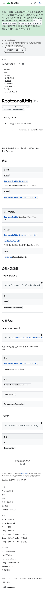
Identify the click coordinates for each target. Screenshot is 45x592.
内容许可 (24, 473)
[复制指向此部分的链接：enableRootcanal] (22, 328)
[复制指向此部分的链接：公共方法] (15, 321)
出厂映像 (5, 506)
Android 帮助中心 (8, 551)
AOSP (4, 59)
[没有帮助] (23, 64)
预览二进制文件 (7, 502)
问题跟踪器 (6, 570)
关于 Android (7, 578)
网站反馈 (6, 582)
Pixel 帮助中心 (7, 555)
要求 (3, 495)
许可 (29, 578)
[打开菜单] (3, 3)
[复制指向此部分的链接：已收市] (11, 416)
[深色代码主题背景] (41, 282)
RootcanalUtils (11, 217)
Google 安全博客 (8, 531)
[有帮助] (19, 64)
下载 (3, 498)
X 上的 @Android (8, 519)
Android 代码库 (7, 491)
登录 (40, 3)
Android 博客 (6, 527)
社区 (15, 578)
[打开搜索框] (30, 2)
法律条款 (22, 578)
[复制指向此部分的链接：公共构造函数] (20, 268)
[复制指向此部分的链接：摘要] (9, 161)
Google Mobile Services (10, 563)
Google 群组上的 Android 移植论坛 (14, 542)
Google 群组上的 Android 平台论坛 (14, 534)
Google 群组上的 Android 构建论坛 (14, 538)
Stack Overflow (7, 566)
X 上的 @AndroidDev (9, 523)
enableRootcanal (11, 241)
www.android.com (9, 559)
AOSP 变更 (25, 29)
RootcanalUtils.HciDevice (16, 181)
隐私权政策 (38, 578)
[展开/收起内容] (11, 69)
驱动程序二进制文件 (9, 510)
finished (8, 257)
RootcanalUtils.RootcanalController (20, 197)
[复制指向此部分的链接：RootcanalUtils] (19, 276)
